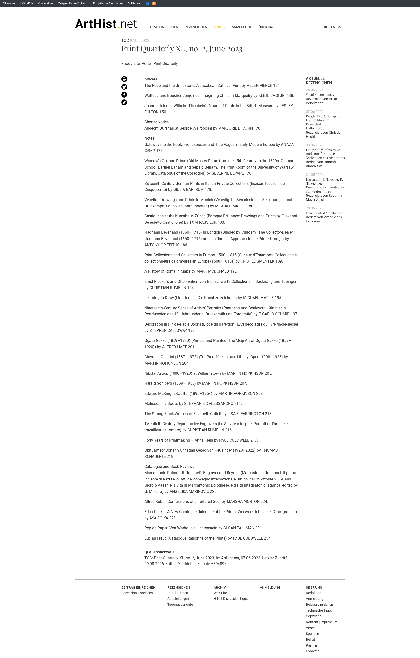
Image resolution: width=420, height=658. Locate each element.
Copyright (313, 616)
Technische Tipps (319, 610)
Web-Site (220, 593)
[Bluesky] (148, 3)
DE (326, 27)
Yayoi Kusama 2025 (320, 94)
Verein (310, 628)
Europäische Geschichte (107, 3)
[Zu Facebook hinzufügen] (129, 95)
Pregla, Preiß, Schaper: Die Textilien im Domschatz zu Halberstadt (323, 122)
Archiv (219, 27)
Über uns (266, 27)
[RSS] (154, 3)
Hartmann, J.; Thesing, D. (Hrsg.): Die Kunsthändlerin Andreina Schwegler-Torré (325, 185)
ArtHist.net (134, 3)
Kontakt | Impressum (321, 622)
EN (333, 27)
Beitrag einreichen (161, 27)
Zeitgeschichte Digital (72, 3)
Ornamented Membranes (324, 213)
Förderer (312, 651)
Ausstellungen (178, 599)
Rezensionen (196, 27)
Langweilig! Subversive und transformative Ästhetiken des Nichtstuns (325, 153)
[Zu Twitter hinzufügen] (129, 103)
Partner (311, 645)
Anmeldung (242, 27)
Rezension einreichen (137, 593)
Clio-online (9, 3)
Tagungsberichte (180, 604)
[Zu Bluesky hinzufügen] (129, 88)
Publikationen (177, 593)
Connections (45, 3)
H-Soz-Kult (26, 3)
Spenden (312, 634)
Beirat (310, 639)
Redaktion (313, 593)
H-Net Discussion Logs (231, 599)
